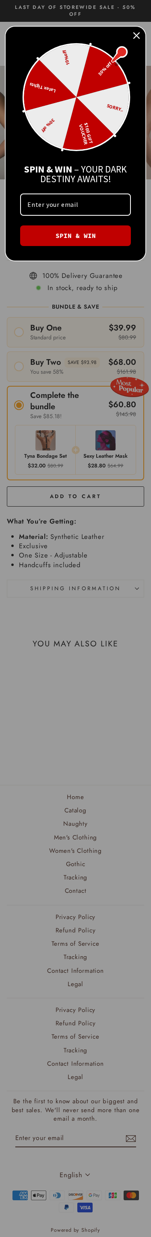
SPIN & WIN (76, 235)
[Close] (136, 35)
